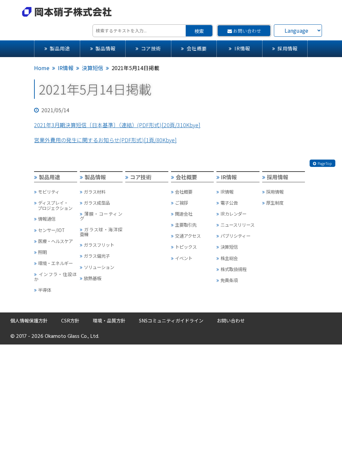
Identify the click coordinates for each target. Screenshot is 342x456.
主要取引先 (186, 224)
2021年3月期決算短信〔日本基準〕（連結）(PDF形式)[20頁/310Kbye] (117, 125)
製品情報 (106, 48)
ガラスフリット (99, 244)
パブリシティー (235, 235)
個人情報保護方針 (29, 320)
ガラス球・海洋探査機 (101, 231)
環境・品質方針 (109, 320)
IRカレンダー (233, 213)
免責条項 (229, 280)
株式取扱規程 (233, 269)
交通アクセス (188, 235)
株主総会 (229, 258)
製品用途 (60, 48)
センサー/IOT (51, 230)
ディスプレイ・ (55, 205)
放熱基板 (92, 278)
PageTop (325, 163)
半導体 (44, 289)
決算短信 (92, 68)
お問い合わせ (247, 30)
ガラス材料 (95, 191)
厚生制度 (275, 202)
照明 (42, 252)
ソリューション (99, 267)
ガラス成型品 (97, 202)
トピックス (186, 246)
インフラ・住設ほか (55, 276)
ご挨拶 (181, 202)
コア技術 (151, 48)
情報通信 (46, 218)
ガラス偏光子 (97, 255)
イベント (183, 258)
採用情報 (288, 48)
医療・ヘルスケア (55, 241)
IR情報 (242, 48)
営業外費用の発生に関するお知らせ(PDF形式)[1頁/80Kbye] (105, 140)
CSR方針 (70, 320)
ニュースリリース (237, 224)
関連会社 (183, 213)
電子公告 (229, 202)
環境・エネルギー (55, 263)
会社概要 (197, 48)
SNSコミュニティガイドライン (171, 320)
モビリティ (48, 191)
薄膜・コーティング (101, 216)
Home (41, 68)
